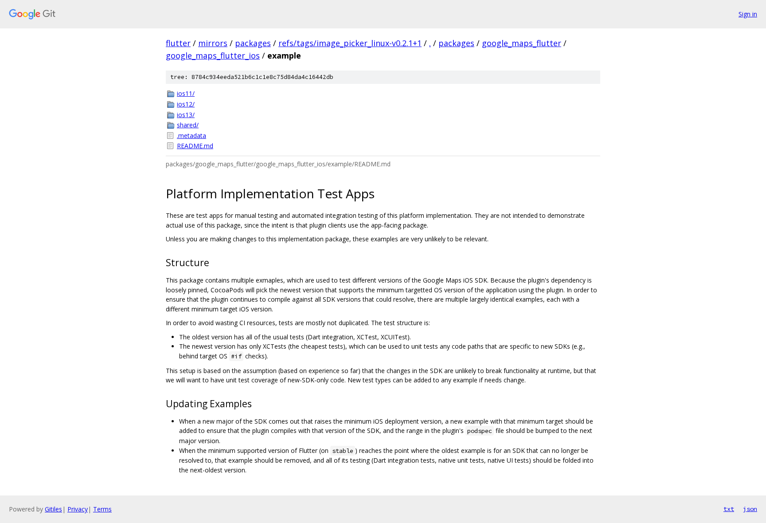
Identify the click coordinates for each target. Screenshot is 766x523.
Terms (102, 509)
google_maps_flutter (521, 43)
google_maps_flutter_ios (213, 55)
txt (728, 509)
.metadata (191, 135)
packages (253, 43)
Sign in (748, 14)
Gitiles (53, 509)
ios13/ (186, 114)
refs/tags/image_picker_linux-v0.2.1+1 (350, 43)
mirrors (212, 43)
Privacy (77, 509)
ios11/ (186, 93)
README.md (195, 146)
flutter (178, 43)
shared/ (188, 125)
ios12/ (186, 104)
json (750, 509)
